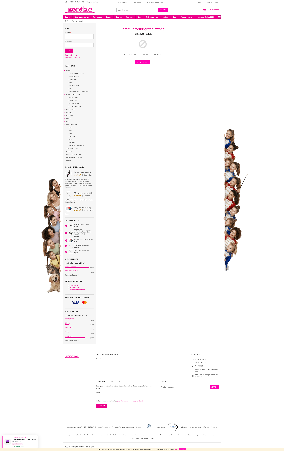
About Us (99, 359)
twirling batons (74, 76)
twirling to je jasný (71, 270)
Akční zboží (72, 136)
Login (69, 50)
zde (176, 449)
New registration (71, 55)
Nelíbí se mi (69, 327)
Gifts (70, 127)
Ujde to (67, 323)
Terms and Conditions (154, 2)
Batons (68, 70)
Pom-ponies (70, 109)
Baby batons (73, 79)
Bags (68, 121)
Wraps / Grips (73, 97)
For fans (69, 151)
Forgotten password (72, 58)
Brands (68, 160)
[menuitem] (67, 17)
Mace (70, 88)
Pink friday (72, 142)
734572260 (199, 366)
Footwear (69, 115)
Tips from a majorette (76, 145)
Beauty (68, 118)
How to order (136, 2)
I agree (182, 449)
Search (163, 10)
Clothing (69, 112)
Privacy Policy (122, 2)
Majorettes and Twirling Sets (79, 91)
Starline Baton (74, 85)
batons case (73, 100)
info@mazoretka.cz (201, 359)
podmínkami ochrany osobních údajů (130, 401)
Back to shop (142, 62)
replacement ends (75, 106)
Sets (70, 130)
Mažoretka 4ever (71, 266)
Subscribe (101, 406)
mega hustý (69, 336)
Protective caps (74, 103)
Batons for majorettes (76, 73)
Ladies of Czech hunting (74, 154)
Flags (70, 82)
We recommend (72, 124)
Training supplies (72, 148)
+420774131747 (200, 362)
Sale (70, 133)
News (71, 139)
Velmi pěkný (69, 318)
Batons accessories (73, 94)
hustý (67, 332)
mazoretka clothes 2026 (74, 157)
